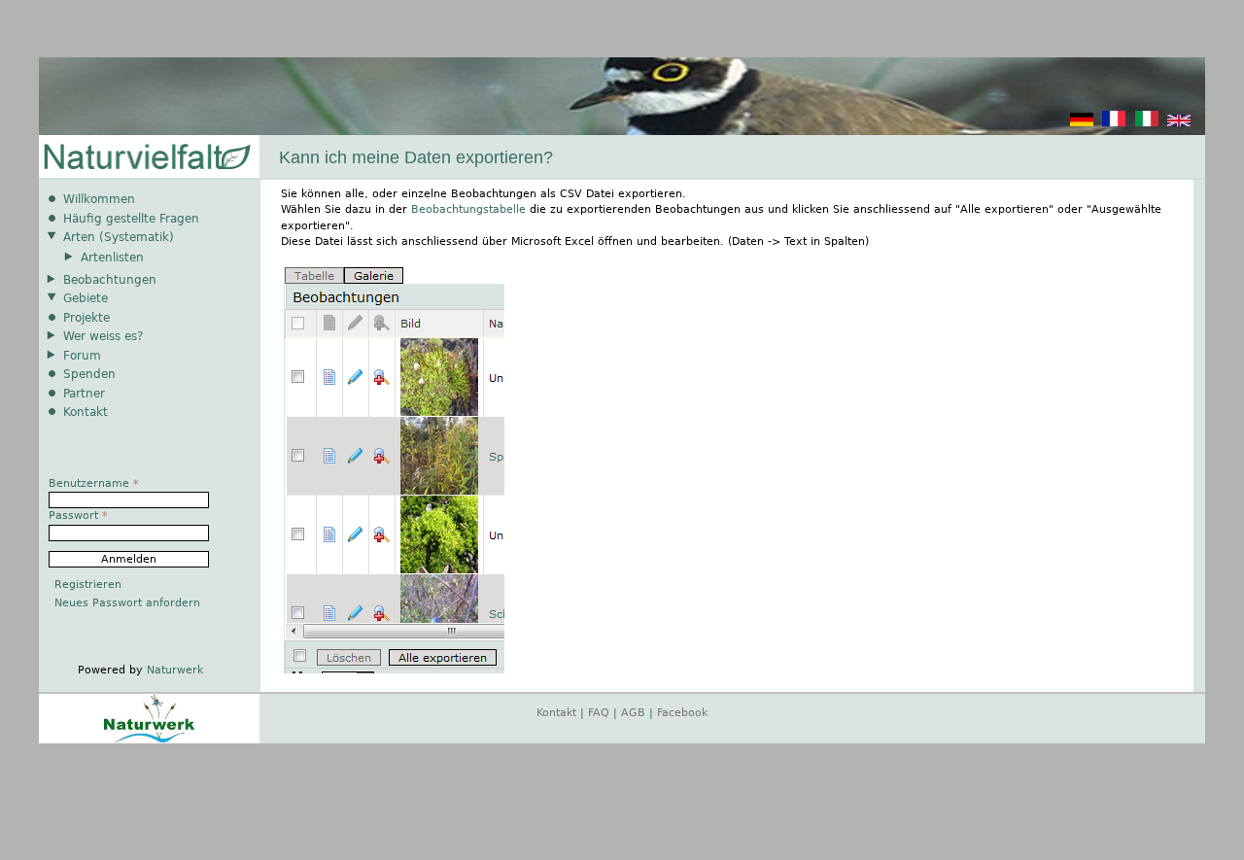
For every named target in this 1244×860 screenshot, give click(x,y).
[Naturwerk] (149, 740)
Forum (82, 355)
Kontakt (85, 412)
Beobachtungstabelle (468, 209)
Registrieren (87, 584)
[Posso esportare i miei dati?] (1146, 123)
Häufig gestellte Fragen (131, 218)
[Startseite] (146, 158)
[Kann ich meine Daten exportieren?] (1081, 123)
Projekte (86, 318)
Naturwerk (175, 670)
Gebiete (85, 298)
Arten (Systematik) (118, 237)
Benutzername (94, 483)
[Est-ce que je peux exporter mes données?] (1113, 123)
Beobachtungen (109, 280)
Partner (84, 393)
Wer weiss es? (103, 336)
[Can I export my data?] (1179, 123)
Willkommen (99, 199)
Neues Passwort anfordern (127, 603)
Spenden (89, 374)
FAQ (598, 712)
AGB (633, 712)
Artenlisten (112, 257)
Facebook (682, 712)
